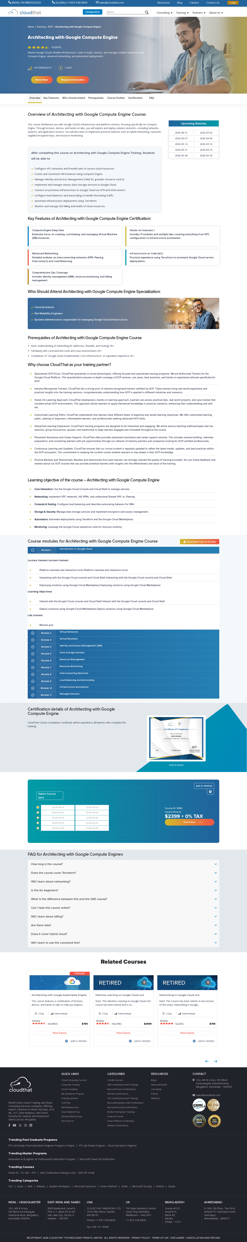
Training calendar (69, 1098)
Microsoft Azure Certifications (121, 1089)
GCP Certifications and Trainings (122, 1098)
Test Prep (65, 1102)
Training (181, 12)
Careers (194, 2)
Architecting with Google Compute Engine (78, 27)
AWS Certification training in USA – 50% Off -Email (67, 1172)
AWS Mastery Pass (69, 1107)
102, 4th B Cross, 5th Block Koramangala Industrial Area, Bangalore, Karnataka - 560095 (214, 1083)
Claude (171, 1186)
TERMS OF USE (160, 1237)
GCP (50, 27)
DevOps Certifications (117, 1093)
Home (31, 27)
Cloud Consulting (69, 1089)
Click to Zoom (176, 765)
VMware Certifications (117, 1125)
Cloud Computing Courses (74, 1080)
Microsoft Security (142, 1186)
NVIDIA (160, 1186)
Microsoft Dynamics (85, 1186)
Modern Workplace (59, 1186)
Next (215, 1061)
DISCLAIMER (177, 1237)
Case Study (156, 1089)
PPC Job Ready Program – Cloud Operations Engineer (108, 1145)
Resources (164, 2)
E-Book (154, 1093)
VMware (40, 1186)
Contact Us (212, 2)
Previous (207, 1061)
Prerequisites (96, 97)
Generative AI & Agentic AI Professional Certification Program (41, 1159)
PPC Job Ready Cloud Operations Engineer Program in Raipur (41, 1145)
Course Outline (116, 97)
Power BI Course (115, 1116)
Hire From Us (67, 1121)
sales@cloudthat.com (208, 1095)
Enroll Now (41, 79)
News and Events (159, 1084)
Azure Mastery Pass (70, 1111)
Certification (135, 97)
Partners (197, 12)
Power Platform (108, 1186)
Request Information (73, 79)
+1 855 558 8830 (105, 1220)
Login (233, 2)
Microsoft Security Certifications (122, 1107)
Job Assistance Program (72, 1093)
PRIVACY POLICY (141, 1237)
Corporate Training (70, 1084)
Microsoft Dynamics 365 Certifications (125, 1102)
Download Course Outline (201, 541)
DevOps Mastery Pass (71, 1116)
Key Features (51, 97)
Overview (34, 97)
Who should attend (73, 97)
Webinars (155, 1098)
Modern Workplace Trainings (121, 1111)
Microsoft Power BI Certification (97, 1159)
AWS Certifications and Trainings (122, 1084)
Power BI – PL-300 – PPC (22, 1172)
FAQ (151, 97)
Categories (91, 11)
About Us (214, 12)
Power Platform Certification (120, 1121)
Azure (20, 1186)
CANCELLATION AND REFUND (203, 1237)
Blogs (153, 1080)
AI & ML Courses (115, 1080)
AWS (29, 1186)
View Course (60, 1033)
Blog (179, 2)
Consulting (163, 12)
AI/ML (124, 1186)
